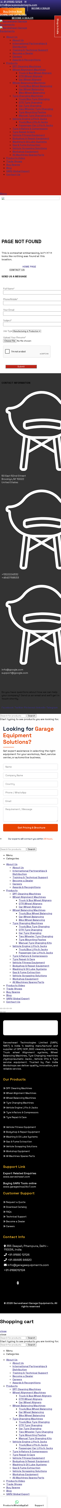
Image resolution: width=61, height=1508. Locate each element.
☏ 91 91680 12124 (11, 1)
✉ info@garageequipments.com (18, 3)
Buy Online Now (12, 11)
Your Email (8, 309)
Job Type (8, 331)
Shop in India (57, 26)
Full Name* (9, 288)
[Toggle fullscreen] (7, 1008)
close (3, 1331)
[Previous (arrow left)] (1, 1011)
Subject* (7, 320)
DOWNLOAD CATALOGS (13, 14)
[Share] (4, 1008)
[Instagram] (18, 1283)
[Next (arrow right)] (4, 1011)
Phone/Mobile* (10, 299)
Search (31, 715)
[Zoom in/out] (10, 1008)
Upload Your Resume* (14, 337)
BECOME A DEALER (40, 8)
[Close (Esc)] (1, 1008)
